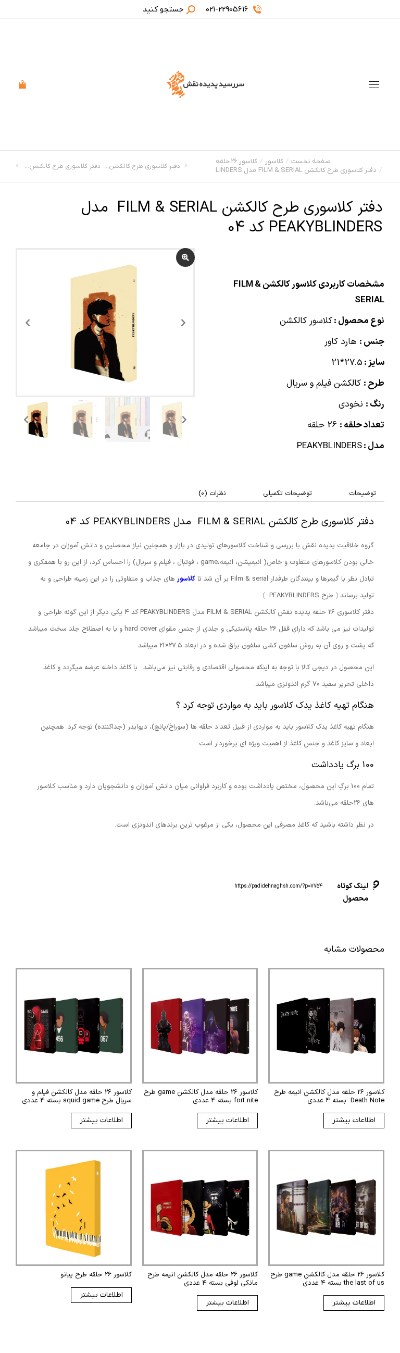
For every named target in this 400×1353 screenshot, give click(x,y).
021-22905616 (227, 9)
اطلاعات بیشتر (354, 1120)
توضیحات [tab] (362, 493)
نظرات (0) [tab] (212, 493)
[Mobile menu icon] (374, 85)
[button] (246, 8)
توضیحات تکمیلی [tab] (287, 493)
